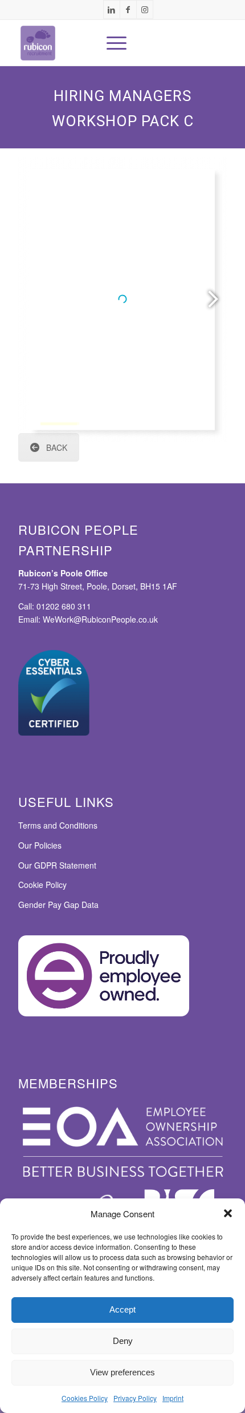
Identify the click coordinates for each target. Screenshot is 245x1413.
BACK (56, 447)
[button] (228, 1213)
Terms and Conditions (57, 825)
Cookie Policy (42, 884)
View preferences (122, 1372)
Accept (122, 1309)
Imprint (172, 1398)
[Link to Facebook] (128, 9)
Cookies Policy (85, 1398)
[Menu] (110, 43)
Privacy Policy (135, 1398)
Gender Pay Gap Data (58, 904)
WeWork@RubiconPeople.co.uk (58, 423)
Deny (123, 1341)
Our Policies (40, 845)
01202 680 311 (63, 606)
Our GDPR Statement (57, 865)
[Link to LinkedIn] (112, 9)
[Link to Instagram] (145, 9)
